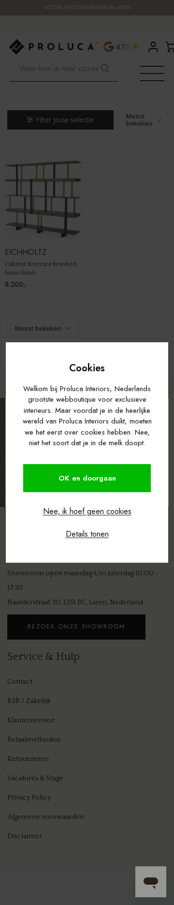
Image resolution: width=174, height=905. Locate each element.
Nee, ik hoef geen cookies (87, 511)
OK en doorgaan (87, 478)
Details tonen (87, 534)
